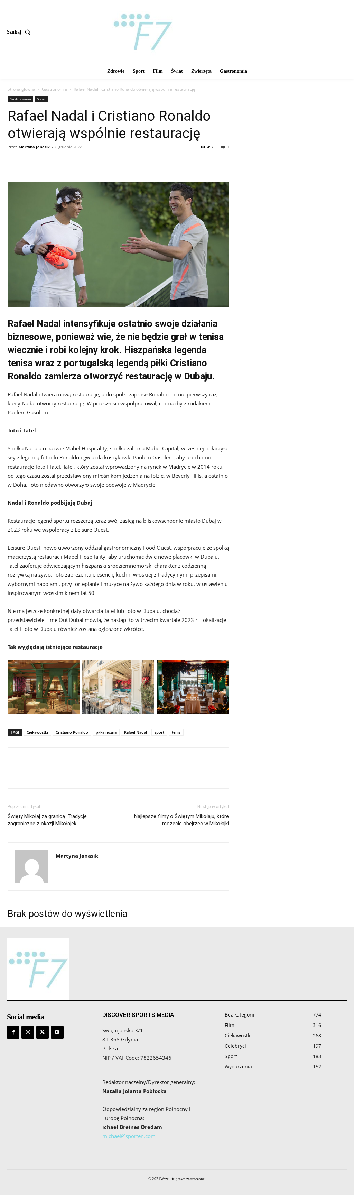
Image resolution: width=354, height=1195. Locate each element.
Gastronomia (54, 89)
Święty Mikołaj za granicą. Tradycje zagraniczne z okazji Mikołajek (47, 820)
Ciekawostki (37, 732)
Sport (41, 98)
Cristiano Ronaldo (72, 732)
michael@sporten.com (129, 1135)
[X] (30, 162)
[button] (20, 32)
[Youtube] (57, 1032)
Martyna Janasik (34, 146)
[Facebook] (14, 162)
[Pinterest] (46, 162)
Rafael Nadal (135, 732)
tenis (176, 732)
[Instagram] (27, 1032)
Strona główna (21, 89)
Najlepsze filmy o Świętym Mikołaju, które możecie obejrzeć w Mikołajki (181, 820)
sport (159, 732)
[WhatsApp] (62, 162)
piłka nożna (106, 732)
